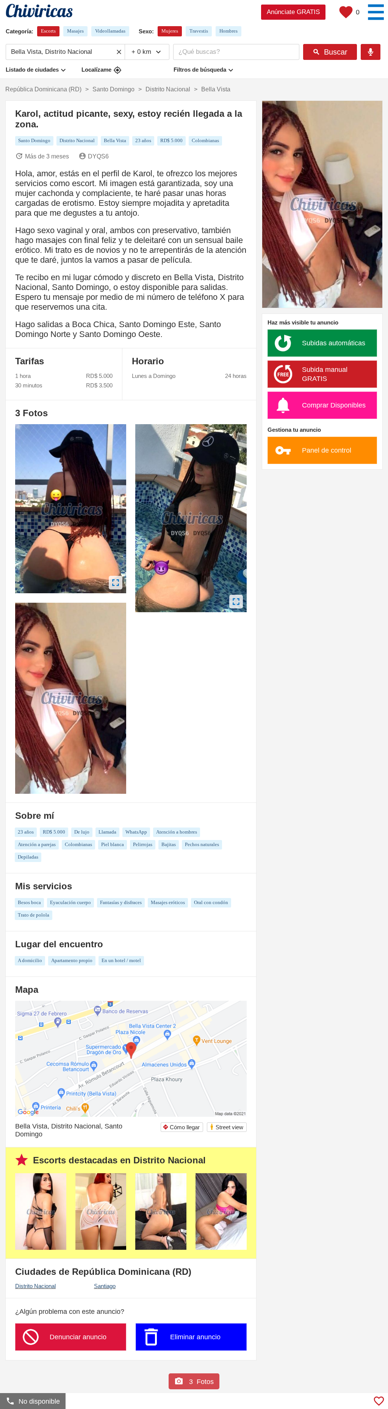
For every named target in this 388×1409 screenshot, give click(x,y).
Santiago (105, 1286)
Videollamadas (110, 31)
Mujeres (169, 31)
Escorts (48, 31)
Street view (226, 1126)
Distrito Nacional (35, 1286)
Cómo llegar (181, 1127)
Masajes (75, 31)
